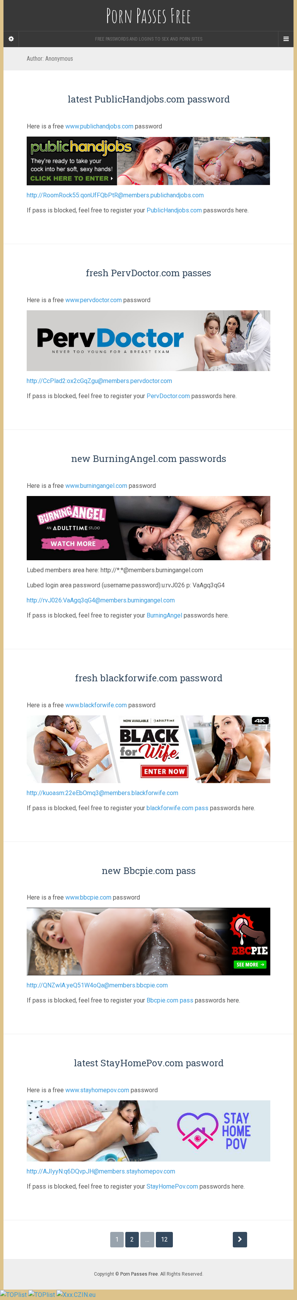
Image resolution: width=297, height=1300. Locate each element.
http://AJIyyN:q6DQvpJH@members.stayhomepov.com (101, 1171)
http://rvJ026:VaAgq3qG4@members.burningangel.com (101, 600)
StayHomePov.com (172, 1186)
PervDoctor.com (168, 396)
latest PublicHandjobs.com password (149, 99)
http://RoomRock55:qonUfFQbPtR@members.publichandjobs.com (115, 195)
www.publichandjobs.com (99, 126)
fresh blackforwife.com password (148, 678)
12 (164, 1239)
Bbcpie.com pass (170, 1000)
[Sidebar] (11, 39)
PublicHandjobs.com (174, 210)
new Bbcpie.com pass (149, 870)
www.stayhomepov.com (97, 1090)
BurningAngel (164, 615)
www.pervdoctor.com (93, 300)
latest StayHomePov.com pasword (149, 1063)
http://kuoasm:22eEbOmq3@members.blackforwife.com (102, 793)
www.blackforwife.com (96, 705)
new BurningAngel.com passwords (148, 458)
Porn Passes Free (139, 1274)
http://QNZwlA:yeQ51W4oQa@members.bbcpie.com (97, 985)
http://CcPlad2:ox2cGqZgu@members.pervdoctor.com (99, 381)
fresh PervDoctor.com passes (148, 273)
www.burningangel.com (96, 485)
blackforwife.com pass (177, 808)
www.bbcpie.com (88, 897)
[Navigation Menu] (286, 39)
